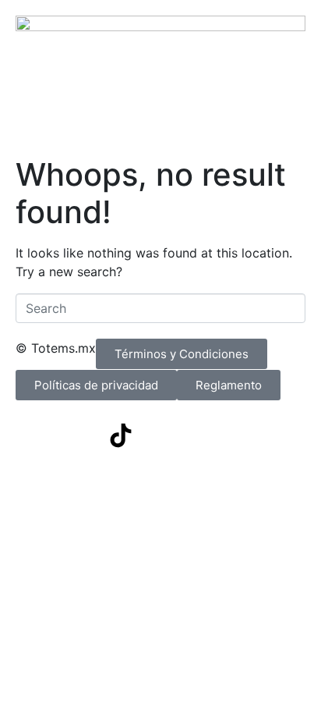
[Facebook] (35, 435)
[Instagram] (77, 435)
